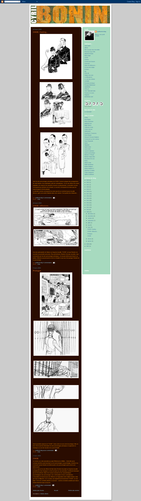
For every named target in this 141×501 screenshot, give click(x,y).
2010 (87, 209)
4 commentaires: (47, 262)
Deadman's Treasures (90, 133)
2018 (87, 191)
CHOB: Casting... (40, 32)
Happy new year (88, 75)
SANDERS (87, 87)
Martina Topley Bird (89, 156)
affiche (86, 47)
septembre (91, 220)
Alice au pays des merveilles (92, 49)
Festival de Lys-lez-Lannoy (91, 139)
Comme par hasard (89, 61)
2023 (87, 180)
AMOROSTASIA (88, 53)
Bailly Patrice (87, 125)
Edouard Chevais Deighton (91, 137)
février (90, 238)
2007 (87, 246)
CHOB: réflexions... (41, 206)
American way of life (89, 51)
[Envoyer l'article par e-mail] (53, 197)
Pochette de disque (89, 83)
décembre (91, 213)
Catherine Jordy (88, 127)
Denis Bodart (87, 135)
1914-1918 (87, 45)
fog (85, 71)
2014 (87, 200)
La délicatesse (88, 77)
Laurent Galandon (89, 151)
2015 (87, 198)
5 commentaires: (47, 197)
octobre (90, 218)
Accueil (56, 490)
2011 (87, 207)
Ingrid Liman (87, 147)
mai (89, 225)
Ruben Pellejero (88, 166)
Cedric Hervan (88, 129)
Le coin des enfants (89, 79)
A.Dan (86, 117)
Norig (85, 160)
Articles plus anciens (73, 490)
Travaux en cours (89, 93)
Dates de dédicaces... (90, 65)
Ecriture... (87, 69)
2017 (87, 193)
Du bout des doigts (89, 67)
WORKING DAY (88, 96)
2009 (87, 211)
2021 (87, 184)
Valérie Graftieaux (89, 174)
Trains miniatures (89, 172)
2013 (87, 202)
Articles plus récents (38, 490)
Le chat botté (87, 111)
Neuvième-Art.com (89, 158)
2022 (87, 182)
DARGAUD (87, 131)
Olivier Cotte (87, 162)
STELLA (86, 89)
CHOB (38, 199)
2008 (87, 244)
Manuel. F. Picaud (89, 154)
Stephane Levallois (89, 170)
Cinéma (86, 59)
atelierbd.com (88, 123)
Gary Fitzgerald (88, 141)
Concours (87, 63)
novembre (91, 216)
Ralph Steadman (88, 164)
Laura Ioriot (87, 149)
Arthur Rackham (88, 121)
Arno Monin (87, 119)
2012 (87, 205)
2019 (87, 189)
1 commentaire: (47, 485)
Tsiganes (86, 94)
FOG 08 (86, 73)
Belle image (87, 55)
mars (89, 227)
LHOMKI (86, 81)
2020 (87, 187)
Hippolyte (86, 145)
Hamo (86, 143)
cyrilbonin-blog (101, 31)
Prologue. (37, 271)
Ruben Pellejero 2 (89, 168)
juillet (89, 222)
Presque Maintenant (89, 85)
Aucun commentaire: (48, 450)
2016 (87, 196)
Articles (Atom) (44, 493)
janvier (90, 241)
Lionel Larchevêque (89, 153)
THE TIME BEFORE (89, 91)
